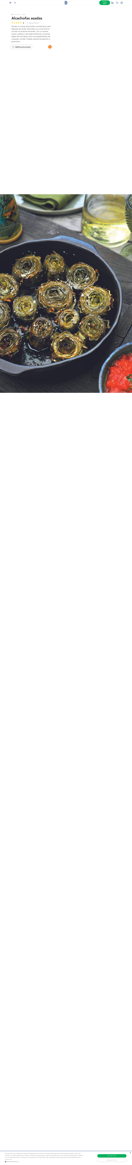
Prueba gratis (105, 2)
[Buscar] (15, 3)
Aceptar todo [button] (112, 1155)
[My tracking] (112, 3)
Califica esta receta (22, 47)
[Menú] (10, 3)
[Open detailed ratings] (40, 23)
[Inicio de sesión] (122, 3)
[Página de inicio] (66, 3)
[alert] (66, 1158)
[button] (44, 1162)
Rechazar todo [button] (112, 1160)
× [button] (130, 1152)
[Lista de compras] (117, 3)
